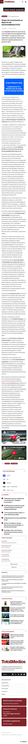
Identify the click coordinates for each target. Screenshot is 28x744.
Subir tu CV (14, 567)
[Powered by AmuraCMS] (23, 741)
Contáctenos (4, 691)
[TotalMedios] (14, 662)
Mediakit (3, 694)
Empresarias (4, 16)
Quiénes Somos (5, 682)
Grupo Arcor (7, 463)
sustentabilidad (14, 463)
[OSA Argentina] (14, 10)
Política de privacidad (6, 732)
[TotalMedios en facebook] (12, 674)
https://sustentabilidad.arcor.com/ (12, 383)
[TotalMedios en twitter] (15, 674)
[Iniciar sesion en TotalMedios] (25, 1)
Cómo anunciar (5, 688)
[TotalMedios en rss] (24, 674)
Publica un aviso (14, 564)
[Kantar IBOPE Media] (14, 87)
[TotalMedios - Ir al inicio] (9, 1)
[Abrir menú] (1, 1)
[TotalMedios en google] (18, 674)
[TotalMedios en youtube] (21, 674)
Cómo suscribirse (5, 685)
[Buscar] (22, 1)
